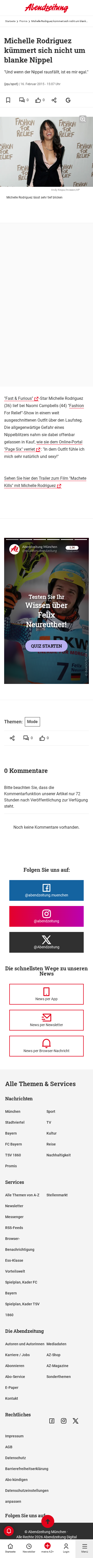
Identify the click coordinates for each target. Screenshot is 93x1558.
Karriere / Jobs (17, 1355)
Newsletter (14, 1206)
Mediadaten (56, 1344)
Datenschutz (15, 1458)
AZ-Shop (53, 1355)
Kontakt (11, 1398)
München (12, 1111)
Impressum (14, 1436)
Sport (51, 1111)
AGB (8, 1447)
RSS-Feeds (14, 1228)
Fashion (76, 405)
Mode (32, 721)
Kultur (52, 1133)
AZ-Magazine (57, 1366)
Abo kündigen (16, 1480)
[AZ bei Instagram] (63, 1421)
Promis (23, 21)
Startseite (10, 21)
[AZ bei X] (75, 1421)
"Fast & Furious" (18, 398)
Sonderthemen (59, 1377)
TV (49, 1122)
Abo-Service (15, 1377)
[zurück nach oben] (48, 1522)
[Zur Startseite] (46, 12)
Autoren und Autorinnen (24, 1344)
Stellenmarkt (57, 1195)
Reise (51, 1144)
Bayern (11, 1133)
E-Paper (11, 1387)
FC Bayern (13, 1144)
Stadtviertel (15, 1122)
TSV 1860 (13, 1155)
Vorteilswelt (15, 1271)
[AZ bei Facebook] (52, 1421)
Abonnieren (14, 1366)
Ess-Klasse (14, 1260)
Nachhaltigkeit (59, 1155)
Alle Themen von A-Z (22, 1195)
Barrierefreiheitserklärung (26, 1469)
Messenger (14, 1217)
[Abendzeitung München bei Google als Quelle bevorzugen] (68, 100)
